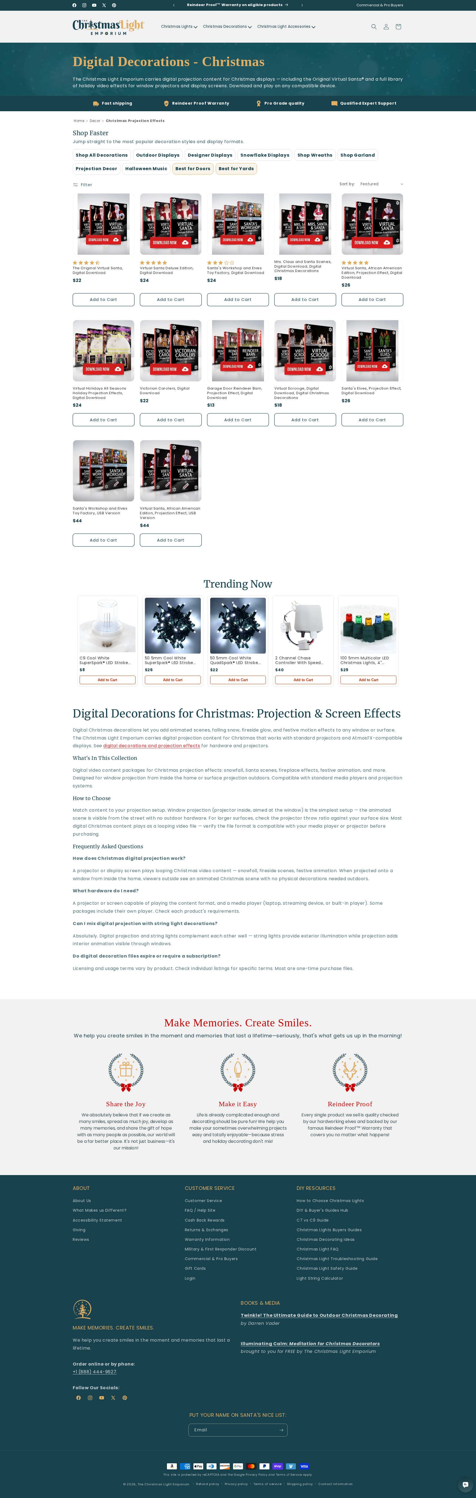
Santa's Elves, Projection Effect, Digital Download (372, 391)
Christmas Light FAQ (318, 1249)
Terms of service (267, 1484)
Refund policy (207, 1484)
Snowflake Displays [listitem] (264, 155)
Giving (79, 1230)
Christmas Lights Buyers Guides (329, 1230)
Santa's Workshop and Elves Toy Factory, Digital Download (235, 270)
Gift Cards (195, 1268)
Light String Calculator (320, 1278)
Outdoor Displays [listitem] (158, 155)
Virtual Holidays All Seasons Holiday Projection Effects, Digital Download (99, 393)
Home (79, 121)
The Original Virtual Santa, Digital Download (98, 270)
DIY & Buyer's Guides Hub (322, 1210)
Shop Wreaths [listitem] (315, 155)
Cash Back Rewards (205, 1220)
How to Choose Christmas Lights (330, 1200)
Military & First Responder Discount (221, 1249)
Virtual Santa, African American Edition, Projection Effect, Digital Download (372, 273)
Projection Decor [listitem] (96, 168)
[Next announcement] (302, 5)
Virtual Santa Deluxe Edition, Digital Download (167, 270)
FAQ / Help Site (200, 1210)
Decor (95, 121)
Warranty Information (207, 1239)
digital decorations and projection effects (151, 746)
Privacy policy (236, 1484)
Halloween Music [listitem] (146, 168)
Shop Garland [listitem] (357, 155)
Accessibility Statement (97, 1220)
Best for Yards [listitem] (236, 168)
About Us (82, 1200)
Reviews (81, 1239)
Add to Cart (107, 680)
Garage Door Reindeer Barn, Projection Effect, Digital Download (235, 393)
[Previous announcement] (174, 5)
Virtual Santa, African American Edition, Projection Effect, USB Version (170, 513)
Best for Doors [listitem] (192, 168)
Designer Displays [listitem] (210, 155)
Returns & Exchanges (206, 1230)
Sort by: (347, 184)
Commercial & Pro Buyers (211, 1259)
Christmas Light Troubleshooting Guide (337, 1259)
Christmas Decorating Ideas (326, 1239)
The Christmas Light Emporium (163, 1484)
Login (190, 1278)
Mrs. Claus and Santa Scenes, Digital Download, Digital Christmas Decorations (303, 267)
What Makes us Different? (99, 1210)
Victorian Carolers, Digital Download (165, 391)
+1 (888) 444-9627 (94, 1372)
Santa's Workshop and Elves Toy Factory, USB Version (100, 511)
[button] (374, 27)
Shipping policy (300, 1484)
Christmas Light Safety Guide (327, 1268)
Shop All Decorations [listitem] (102, 155)
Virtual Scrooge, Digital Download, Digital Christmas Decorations (301, 393)
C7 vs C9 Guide (313, 1220)
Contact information (335, 1484)
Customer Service (203, 1200)
